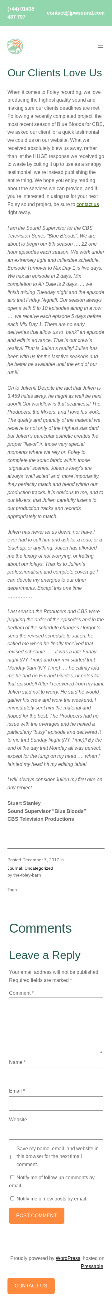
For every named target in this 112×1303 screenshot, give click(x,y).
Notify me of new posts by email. (51, 1198)
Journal (14, 868)
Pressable (92, 1266)
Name (17, 1062)
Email (17, 1091)
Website (18, 1119)
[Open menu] (101, 46)
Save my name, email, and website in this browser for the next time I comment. (57, 1156)
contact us (88, 204)
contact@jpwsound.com (75, 13)
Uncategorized (39, 868)
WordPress (68, 1258)
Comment (21, 993)
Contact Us (31, 1285)
